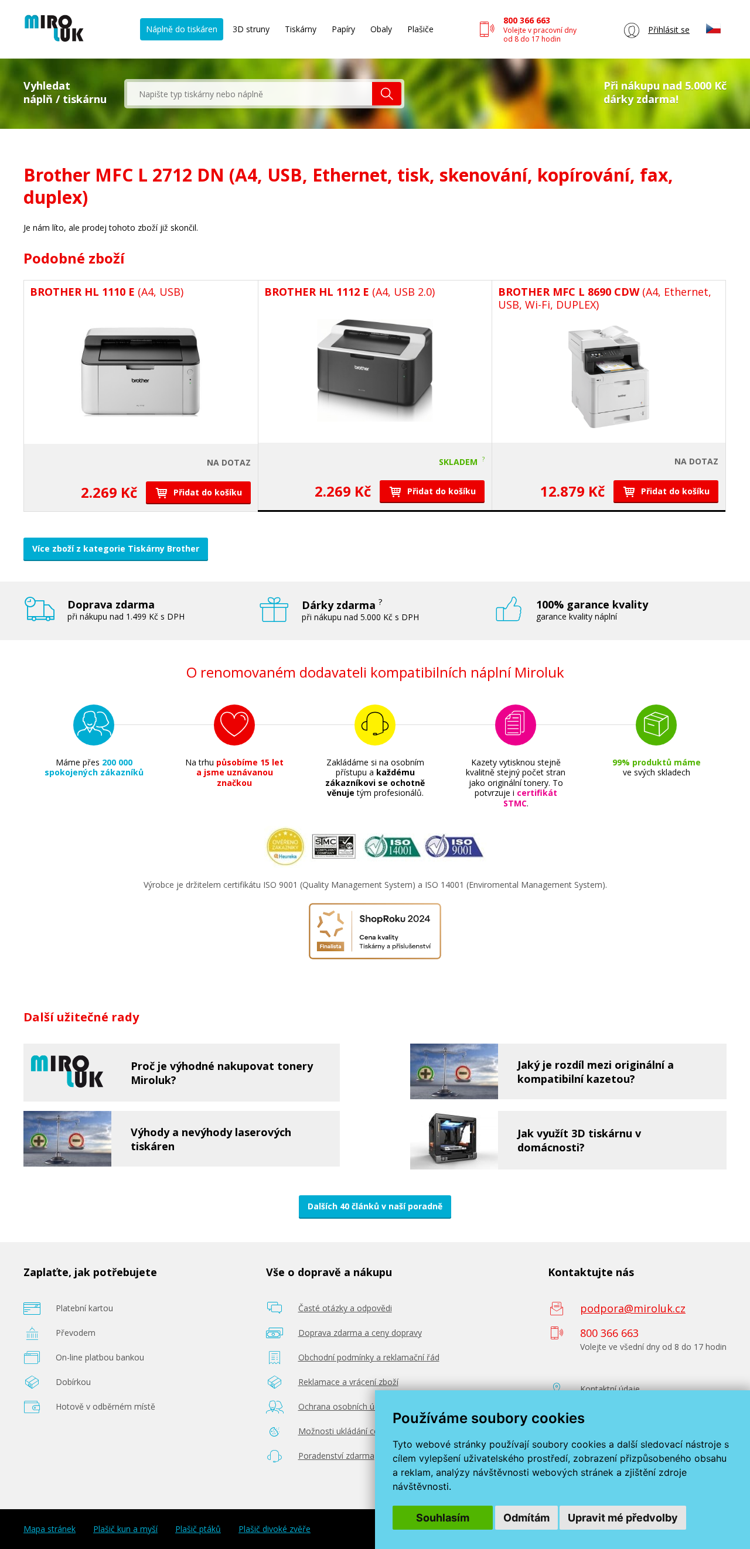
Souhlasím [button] (442, 1518)
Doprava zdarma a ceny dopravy (360, 1332)
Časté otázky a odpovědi (345, 1308)
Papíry (343, 29)
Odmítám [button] (526, 1518)
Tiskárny (300, 29)
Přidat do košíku (206, 492)
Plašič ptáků (198, 1529)
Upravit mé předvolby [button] (623, 1518)
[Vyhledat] (386, 93)
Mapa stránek (49, 1529)
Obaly (381, 29)
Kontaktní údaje (610, 1388)
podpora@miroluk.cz (633, 1308)
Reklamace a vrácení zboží (348, 1381)
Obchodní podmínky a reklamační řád (368, 1357)
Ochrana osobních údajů (344, 1406)
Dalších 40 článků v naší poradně (375, 1206)
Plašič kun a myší (125, 1529)
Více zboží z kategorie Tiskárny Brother (115, 548)
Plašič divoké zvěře (274, 1529)
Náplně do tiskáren (181, 29)
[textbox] (249, 93)
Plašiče (420, 29)
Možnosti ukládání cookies (348, 1431)
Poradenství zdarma (336, 1455)
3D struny (251, 29)
